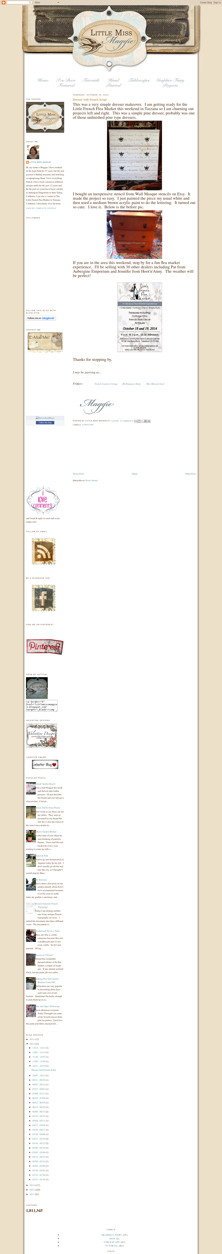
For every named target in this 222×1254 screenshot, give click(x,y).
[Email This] (136, 421)
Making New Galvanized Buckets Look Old (46, 980)
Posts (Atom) (92, 480)
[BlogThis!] (139, 421)
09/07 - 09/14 (39, 1084)
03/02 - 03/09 (39, 1152)
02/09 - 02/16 (39, 1161)
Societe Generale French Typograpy (46, 905)
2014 (32, 1043)
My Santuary (41, 879)
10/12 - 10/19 (39, 1065)
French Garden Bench (45, 783)
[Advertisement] (90, 451)
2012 (32, 1189)
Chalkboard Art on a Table (47, 930)
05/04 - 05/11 (39, 1120)
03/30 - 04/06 (39, 1134)
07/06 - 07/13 (39, 1093)
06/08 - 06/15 (39, 1111)
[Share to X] (142, 421)
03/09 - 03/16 (39, 1147)
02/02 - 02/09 (39, 1165)
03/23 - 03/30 (39, 1138)
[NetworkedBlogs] (45, 417)
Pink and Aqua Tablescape (47, 1006)
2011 (32, 1194)
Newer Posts (78, 473)
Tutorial (111, 1245)
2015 (32, 1039)
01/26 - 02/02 (39, 1170)
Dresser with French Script (90, 99)
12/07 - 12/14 (39, 1052)
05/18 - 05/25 (39, 1116)
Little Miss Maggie (40, 162)
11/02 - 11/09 (39, 1061)
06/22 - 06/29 (39, 1102)
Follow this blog (45, 423)
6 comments (127, 421)
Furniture (88, 425)
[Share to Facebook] (145, 421)
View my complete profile (41, 208)
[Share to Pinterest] (149, 421)
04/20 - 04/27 (39, 1129)
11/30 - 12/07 (39, 1056)
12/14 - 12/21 (39, 1047)
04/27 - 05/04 (39, 1125)
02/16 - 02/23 (39, 1156)
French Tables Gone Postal (47, 807)
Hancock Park (41, 855)
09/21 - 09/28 (39, 1079)
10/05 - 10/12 (39, 1075)
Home (135, 473)
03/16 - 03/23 (39, 1143)
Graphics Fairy (111, 1234)
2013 (32, 1185)
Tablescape (112, 1242)
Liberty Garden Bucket (46, 831)
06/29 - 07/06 (39, 1098)
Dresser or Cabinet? (44, 954)
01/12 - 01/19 (39, 1179)
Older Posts (190, 473)
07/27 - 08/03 (39, 1089)
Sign (112, 1238)
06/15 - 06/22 (39, 1107)
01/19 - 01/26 (39, 1174)
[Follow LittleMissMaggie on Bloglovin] (41, 319)
